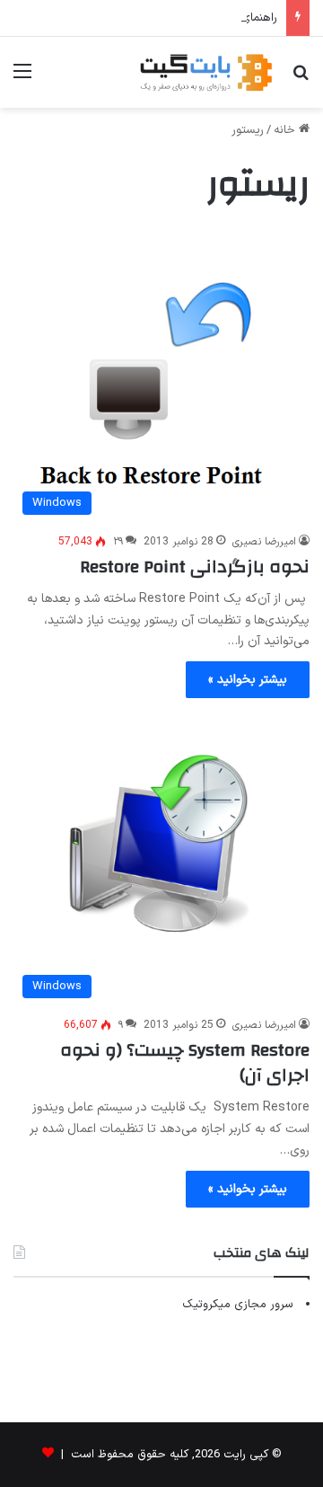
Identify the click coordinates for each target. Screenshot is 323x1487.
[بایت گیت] (206, 72)
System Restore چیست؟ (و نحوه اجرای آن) (185, 1062)
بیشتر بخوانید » (247, 679)
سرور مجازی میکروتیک (237, 1305)
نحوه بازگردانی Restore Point (195, 566)
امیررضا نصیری (264, 542)
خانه (286, 130)
